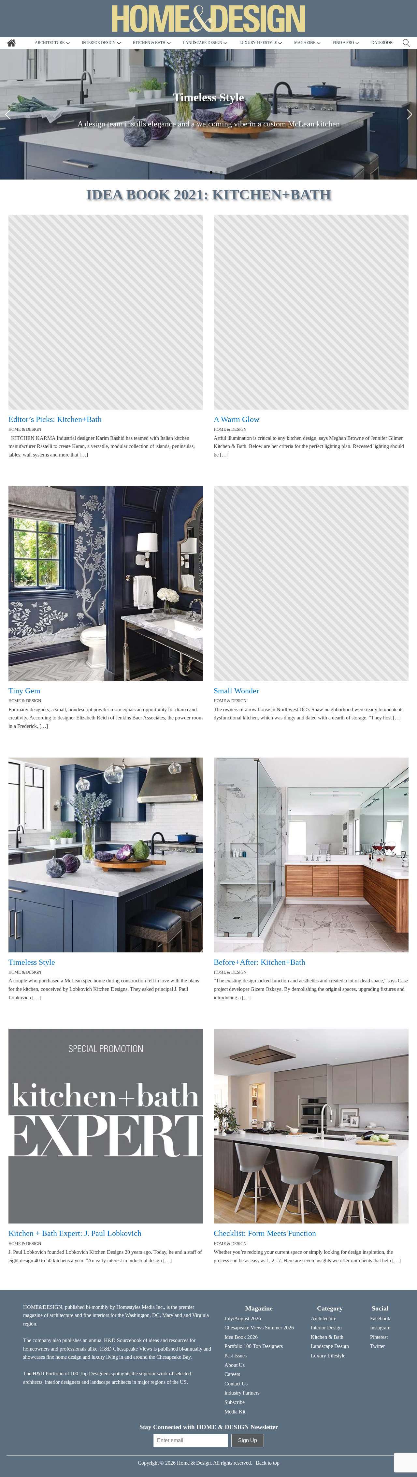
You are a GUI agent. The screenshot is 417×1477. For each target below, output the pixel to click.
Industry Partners (241, 1393)
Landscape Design (330, 1346)
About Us (234, 1365)
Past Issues (235, 1355)
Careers (232, 1374)
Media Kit (234, 1411)
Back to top (268, 1463)
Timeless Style (31, 962)
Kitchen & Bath (327, 1337)
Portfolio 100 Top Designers (253, 1346)
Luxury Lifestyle (328, 1355)
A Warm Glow (236, 419)
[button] (195, 172)
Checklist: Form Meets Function (265, 1233)
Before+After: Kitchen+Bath (259, 962)
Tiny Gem (24, 691)
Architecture (323, 1318)
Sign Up (247, 1440)
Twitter (377, 1346)
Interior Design (326, 1327)
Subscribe (234, 1402)
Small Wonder (236, 691)
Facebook (380, 1318)
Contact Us (236, 1383)
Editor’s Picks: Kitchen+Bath (55, 419)
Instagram (380, 1327)
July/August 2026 (242, 1318)
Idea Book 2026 (241, 1337)
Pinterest (379, 1337)
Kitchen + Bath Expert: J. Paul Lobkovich (74, 1233)
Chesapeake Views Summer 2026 (259, 1327)
